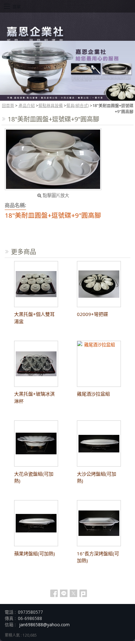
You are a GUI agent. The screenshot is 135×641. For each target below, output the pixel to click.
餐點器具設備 (50, 105)
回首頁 (8, 105)
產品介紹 (27, 105)
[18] (53, 159)
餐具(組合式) (77, 105)
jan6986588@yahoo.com (44, 625)
